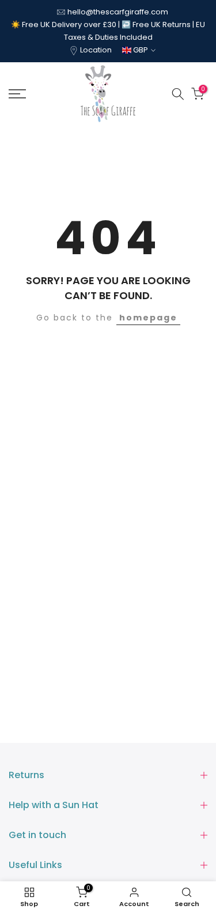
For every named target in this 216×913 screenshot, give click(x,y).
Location (96, 49)
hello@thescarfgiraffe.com (117, 11)
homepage (148, 317)
